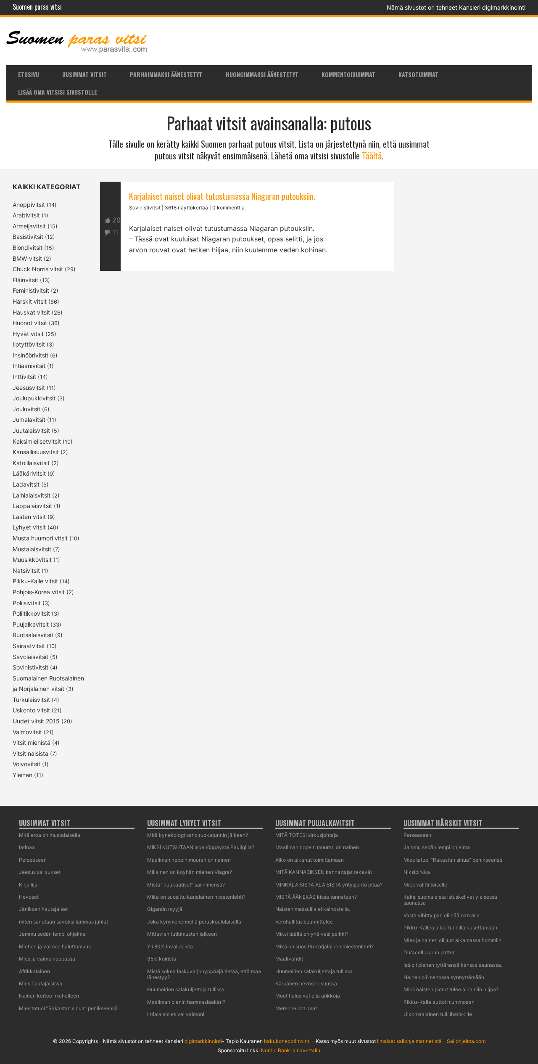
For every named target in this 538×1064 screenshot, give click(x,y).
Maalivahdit (289, 958)
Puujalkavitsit (31, 624)
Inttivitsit (24, 376)
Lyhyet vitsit (29, 527)
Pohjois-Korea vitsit (39, 592)
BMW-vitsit (27, 258)
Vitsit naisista (30, 753)
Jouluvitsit (26, 409)
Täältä (372, 155)
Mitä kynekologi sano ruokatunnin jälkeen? (197, 835)
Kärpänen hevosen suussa (306, 983)
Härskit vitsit (30, 301)
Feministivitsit (31, 290)
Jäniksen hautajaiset (43, 909)
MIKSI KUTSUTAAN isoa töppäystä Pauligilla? (200, 847)
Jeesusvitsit (29, 387)
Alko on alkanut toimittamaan (309, 860)
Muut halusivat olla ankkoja (307, 996)
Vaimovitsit (27, 732)
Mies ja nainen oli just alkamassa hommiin (452, 940)
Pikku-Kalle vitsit (35, 581)
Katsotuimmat (418, 74)
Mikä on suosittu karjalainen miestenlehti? (196, 897)
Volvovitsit (26, 764)
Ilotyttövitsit (29, 344)
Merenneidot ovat (296, 1008)
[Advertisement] (247, 367)
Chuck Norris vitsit (38, 269)
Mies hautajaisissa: (41, 983)
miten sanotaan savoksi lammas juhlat (63, 921)
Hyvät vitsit (28, 333)
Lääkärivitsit (29, 473)
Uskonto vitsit (31, 710)
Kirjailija (28, 884)
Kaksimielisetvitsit (37, 441)
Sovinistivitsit (30, 667)
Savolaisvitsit (30, 656)
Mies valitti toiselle (425, 884)
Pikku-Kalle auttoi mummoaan (439, 1002)
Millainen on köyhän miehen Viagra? (189, 872)
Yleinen (22, 774)
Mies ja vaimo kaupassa (47, 958)
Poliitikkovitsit (31, 613)
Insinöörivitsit (30, 355)
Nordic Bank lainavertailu (290, 1050)
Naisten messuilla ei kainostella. (312, 909)
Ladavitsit (26, 484)
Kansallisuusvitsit (36, 451)
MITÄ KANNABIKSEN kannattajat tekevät (323, 872)
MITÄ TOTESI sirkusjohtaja (306, 835)
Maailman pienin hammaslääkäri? (186, 1002)
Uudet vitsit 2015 (36, 721)
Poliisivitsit (27, 602)
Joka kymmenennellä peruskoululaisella (194, 921)
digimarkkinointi (203, 1041)
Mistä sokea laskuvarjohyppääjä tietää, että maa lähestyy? (204, 974)
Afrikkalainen (34, 971)
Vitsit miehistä (31, 742)
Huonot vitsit (30, 322)
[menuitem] (28, 74)
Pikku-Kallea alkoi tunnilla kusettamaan (450, 927)
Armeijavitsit (29, 226)
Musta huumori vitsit (40, 538)
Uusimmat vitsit (84, 74)
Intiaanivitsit (29, 365)
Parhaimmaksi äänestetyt (166, 74)
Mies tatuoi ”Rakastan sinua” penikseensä (68, 1008)
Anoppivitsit (29, 204)
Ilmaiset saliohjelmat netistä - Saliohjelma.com (431, 1041)
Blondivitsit (27, 247)
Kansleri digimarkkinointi (492, 7)
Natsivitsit (26, 570)
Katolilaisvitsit (31, 462)
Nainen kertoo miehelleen (49, 996)
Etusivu (28, 74)
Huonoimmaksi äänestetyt (262, 74)
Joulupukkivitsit (34, 398)
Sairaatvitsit (29, 645)
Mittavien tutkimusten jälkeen (182, 934)
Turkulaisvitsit (31, 699)
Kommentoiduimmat (348, 74)
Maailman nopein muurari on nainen (189, 860)
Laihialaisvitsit (31, 495)
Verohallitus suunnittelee (304, 921)
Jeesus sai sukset (40, 872)
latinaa (27, 847)
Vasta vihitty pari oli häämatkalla (442, 915)
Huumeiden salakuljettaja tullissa (185, 989)
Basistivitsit (28, 236)
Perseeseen (33, 860)
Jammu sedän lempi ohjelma (52, 934)
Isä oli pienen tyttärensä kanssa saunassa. (453, 965)
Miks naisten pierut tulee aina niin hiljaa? (451, 989)
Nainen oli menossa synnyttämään (444, 977)
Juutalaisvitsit (31, 430)
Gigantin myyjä (164, 909)
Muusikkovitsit (32, 559)
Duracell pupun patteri (430, 952)
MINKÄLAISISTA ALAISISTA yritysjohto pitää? (328, 884)
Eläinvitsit (25, 279)
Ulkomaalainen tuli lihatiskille (438, 1014)
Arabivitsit (26, 215)
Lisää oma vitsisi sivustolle (57, 91)
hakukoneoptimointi (287, 1041)
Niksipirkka (417, 872)
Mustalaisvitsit (32, 549)
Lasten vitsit (29, 516)
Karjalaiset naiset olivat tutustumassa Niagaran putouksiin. (222, 196)
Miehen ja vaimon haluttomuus (55, 946)
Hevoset (29, 897)
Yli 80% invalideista (170, 946)
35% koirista (161, 958)
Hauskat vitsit (31, 312)
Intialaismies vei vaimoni (175, 1014)
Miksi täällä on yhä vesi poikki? (311, 934)
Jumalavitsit (29, 419)
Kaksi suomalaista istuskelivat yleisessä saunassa (450, 900)
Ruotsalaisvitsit (33, 634)
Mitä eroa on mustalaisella (49, 835)
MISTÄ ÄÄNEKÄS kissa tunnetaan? (316, 897)
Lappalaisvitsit (32, 505)
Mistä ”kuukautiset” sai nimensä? (186, 884)
